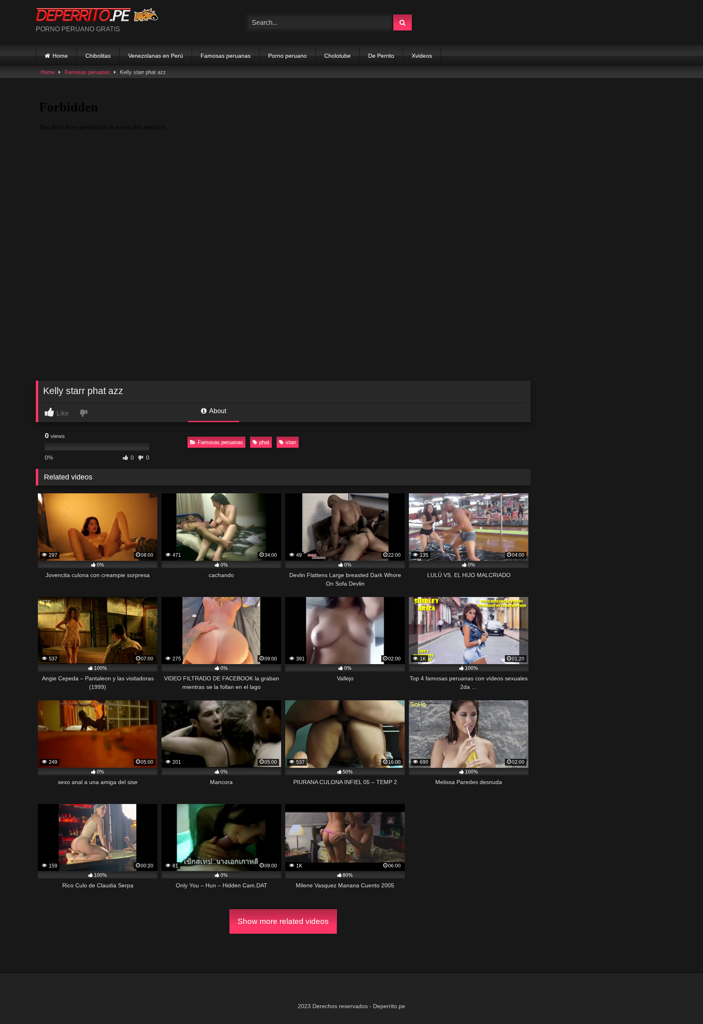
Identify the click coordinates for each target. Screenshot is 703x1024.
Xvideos (422, 55)
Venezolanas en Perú (155, 55)
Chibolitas (98, 55)
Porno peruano (287, 55)
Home (60, 55)
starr (291, 442)
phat (264, 442)
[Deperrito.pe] (97, 16)
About (217, 410)
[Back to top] (678, 1000)
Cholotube (337, 55)
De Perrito (381, 55)
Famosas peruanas (226, 55)
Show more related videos (283, 921)
